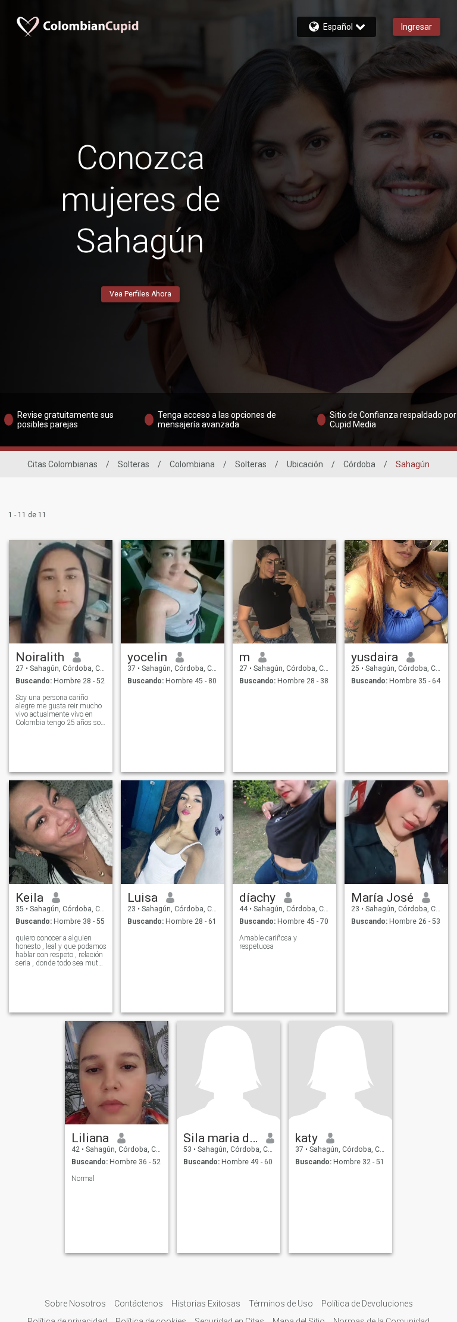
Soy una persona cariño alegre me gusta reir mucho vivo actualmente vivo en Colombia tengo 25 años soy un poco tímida (59, 710)
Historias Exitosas (205, 1303)
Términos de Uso (281, 1303)
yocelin (147, 657)
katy (306, 1138)
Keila (29, 897)
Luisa (142, 897)
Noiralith (39, 657)
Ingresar (416, 27)
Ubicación (305, 464)
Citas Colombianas (62, 464)
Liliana (90, 1138)
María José (382, 897)
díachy (257, 897)
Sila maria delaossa (220, 1138)
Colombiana (192, 464)
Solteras (133, 464)
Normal (83, 1178)
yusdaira (374, 657)
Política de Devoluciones (367, 1303)
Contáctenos (138, 1303)
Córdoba (359, 464)
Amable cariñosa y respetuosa (268, 942)
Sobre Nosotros (75, 1303)
